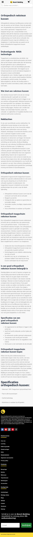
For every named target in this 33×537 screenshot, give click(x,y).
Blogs (2, 497)
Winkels (3, 500)
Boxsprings (4, 469)
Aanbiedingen (4, 492)
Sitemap (3, 509)
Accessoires (4, 483)
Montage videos (5, 495)
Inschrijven (26, 525)
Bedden (3, 472)
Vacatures (3, 506)
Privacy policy (4, 460)
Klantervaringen (5, 449)
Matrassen (3, 475)
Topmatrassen (4, 477)
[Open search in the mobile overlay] (16, 5)
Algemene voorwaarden (7, 457)
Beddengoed (4, 480)
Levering (3, 443)
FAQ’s (2, 452)
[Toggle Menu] (2, 2)
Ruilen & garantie (5, 446)
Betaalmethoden (5, 455)
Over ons (3, 441)
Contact (3, 503)
